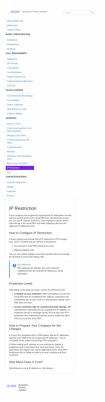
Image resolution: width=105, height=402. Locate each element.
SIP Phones (12, 63)
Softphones (12, 59)
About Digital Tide (15, 21)
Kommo (10, 196)
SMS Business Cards (17, 109)
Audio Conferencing (16, 77)
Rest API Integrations (16, 182)
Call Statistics (13, 100)
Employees (12, 40)
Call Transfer (13, 68)
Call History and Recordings (20, 96)
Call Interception (14, 72)
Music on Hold (13, 124)
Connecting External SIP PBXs (18, 141)
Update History (14, 30)
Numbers (11, 49)
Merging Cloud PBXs (16, 135)
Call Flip (11, 85)
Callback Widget (14, 113)
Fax (8, 172)
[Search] (92, 13)
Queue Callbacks (15, 105)
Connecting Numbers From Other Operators (19, 129)
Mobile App (12, 25)
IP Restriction (13, 168)
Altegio (10, 187)
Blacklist (11, 152)
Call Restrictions (14, 147)
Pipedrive (11, 191)
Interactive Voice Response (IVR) (19, 157)
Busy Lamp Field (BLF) (17, 163)
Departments (13, 44)
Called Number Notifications (20, 81)
